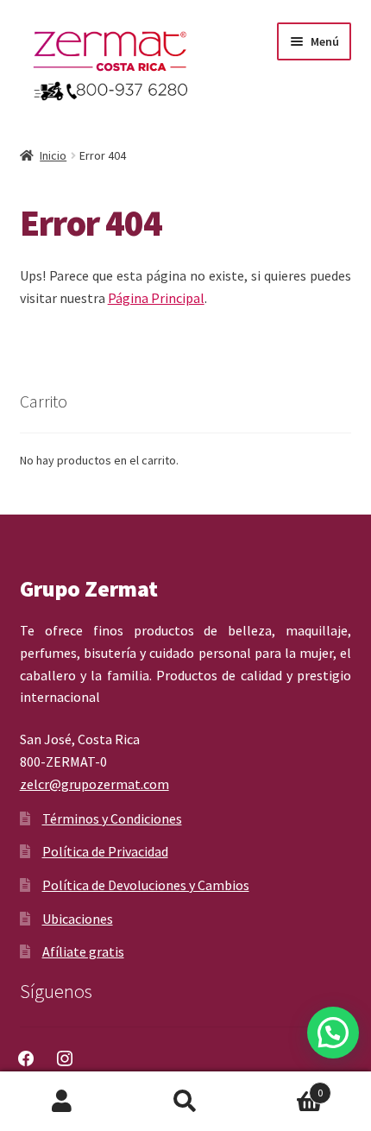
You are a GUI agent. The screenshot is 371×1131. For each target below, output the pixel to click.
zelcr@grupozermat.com (94, 784)
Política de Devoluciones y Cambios (145, 885)
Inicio (53, 155)
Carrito (286, 1086)
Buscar (185, 1101)
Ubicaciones (77, 918)
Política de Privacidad (105, 851)
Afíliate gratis (83, 951)
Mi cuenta (61, 1101)
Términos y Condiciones (112, 818)
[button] (333, 1032)
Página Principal (156, 297)
